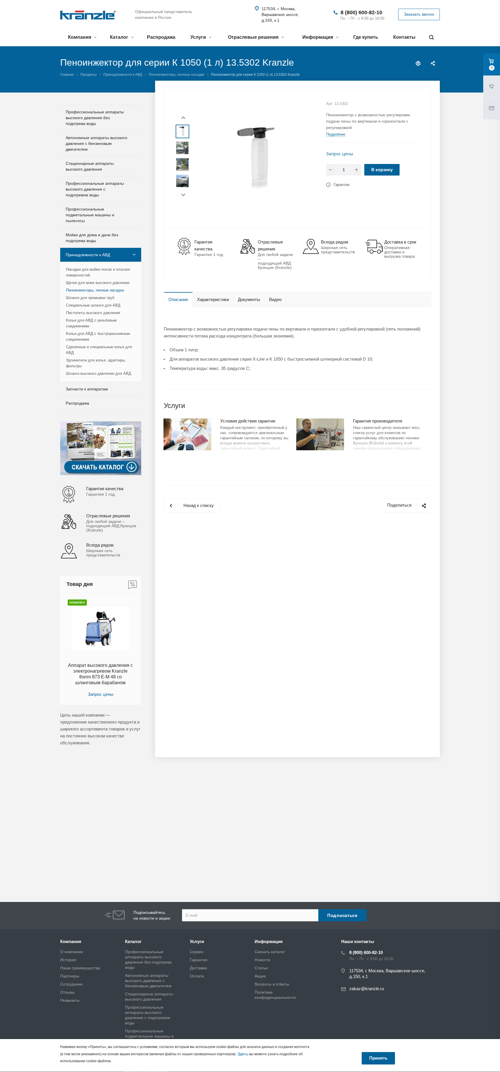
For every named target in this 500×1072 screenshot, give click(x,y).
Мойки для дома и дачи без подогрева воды (92, 238)
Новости (262, 959)
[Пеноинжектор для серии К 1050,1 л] (256, 158)
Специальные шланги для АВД (93, 305)
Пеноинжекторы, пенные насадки (95, 290)
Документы (249, 299)
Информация (318, 37)
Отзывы (67, 992)
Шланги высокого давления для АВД (98, 373)
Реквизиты (70, 1000)
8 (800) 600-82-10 (361, 12)
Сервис (197, 951)
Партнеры (69, 976)
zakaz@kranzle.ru (366, 988)
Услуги (198, 37)
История (68, 959)
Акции (260, 976)
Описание (178, 299)
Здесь (242, 1053)
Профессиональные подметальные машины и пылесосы (90, 215)
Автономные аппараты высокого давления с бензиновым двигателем (96, 143)
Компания (80, 37)
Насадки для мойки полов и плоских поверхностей (98, 272)
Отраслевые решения (254, 37)
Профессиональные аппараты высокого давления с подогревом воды (95, 189)
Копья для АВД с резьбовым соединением (91, 323)
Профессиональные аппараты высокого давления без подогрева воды (95, 118)
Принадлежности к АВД (88, 254)
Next (183, 195)
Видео (275, 299)
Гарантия (198, 959)
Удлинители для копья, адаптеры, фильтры (96, 363)
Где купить (365, 37)
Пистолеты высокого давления (93, 313)
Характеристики (213, 299)
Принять (378, 1058)
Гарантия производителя (377, 420)
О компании (71, 951)
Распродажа (161, 37)
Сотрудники (71, 984)
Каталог (119, 37)
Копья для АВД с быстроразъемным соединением (98, 336)
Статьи (261, 968)
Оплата (197, 976)
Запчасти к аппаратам (87, 389)
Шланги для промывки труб (90, 298)
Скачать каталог (270, 951)
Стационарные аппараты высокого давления (90, 166)
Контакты (404, 37)
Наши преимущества (80, 968)
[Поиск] (431, 37)
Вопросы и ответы (272, 984)
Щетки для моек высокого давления (97, 283)
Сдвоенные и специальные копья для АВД (99, 350)
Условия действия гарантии (247, 420)
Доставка (198, 968)
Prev (183, 118)
